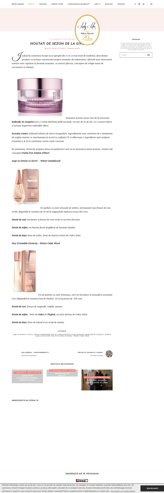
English (109, 4)
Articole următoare (29, 355)
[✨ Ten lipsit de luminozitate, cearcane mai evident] (77, 480)
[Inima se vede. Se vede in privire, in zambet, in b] (80, 480)
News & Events (59, 48)
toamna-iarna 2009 (42, 336)
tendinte (108, 334)
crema (59, 334)
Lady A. (97, 4)
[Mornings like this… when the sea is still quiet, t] (86, 480)
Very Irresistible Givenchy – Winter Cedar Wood (70, 336)
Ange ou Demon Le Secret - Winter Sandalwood (31, 334)
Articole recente (96, 355)
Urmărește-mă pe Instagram (82, 474)
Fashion (43, 4)
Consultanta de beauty (79, 4)
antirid (53, 334)
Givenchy (66, 334)
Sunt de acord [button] (152, 488)
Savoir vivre (57, 4)
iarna (73, 334)
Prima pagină (18, 4)
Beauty (31, 4)
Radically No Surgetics (95, 334)
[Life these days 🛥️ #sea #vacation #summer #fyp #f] (83, 480)
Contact (121, 4)
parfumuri (81, 334)
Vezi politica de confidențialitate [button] (123, 491)
